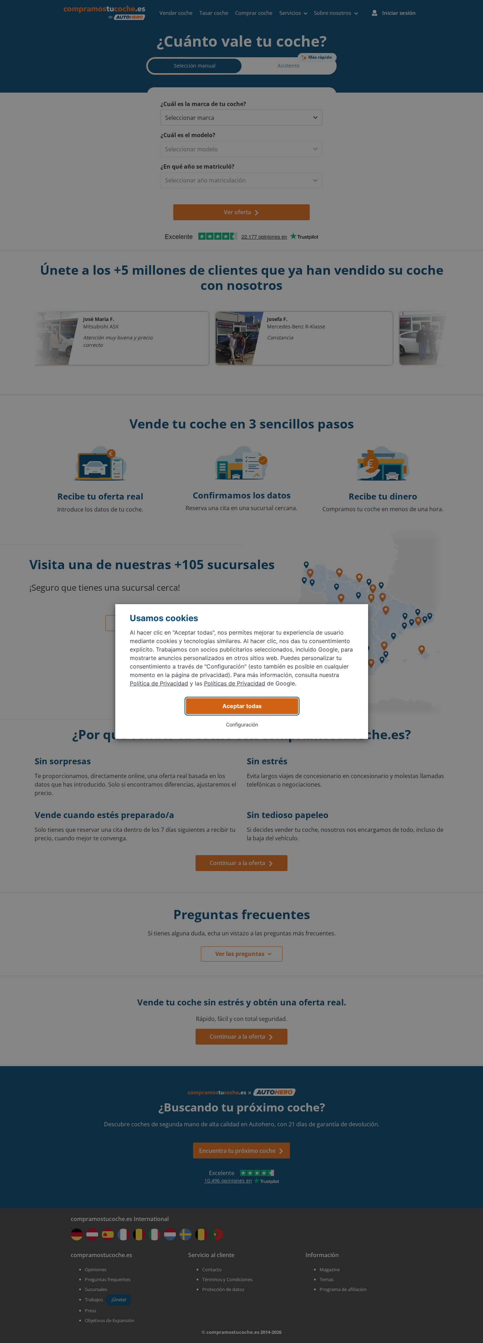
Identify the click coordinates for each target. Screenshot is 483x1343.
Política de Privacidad (159, 683)
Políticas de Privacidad (234, 683)
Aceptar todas (242, 706)
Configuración (242, 725)
